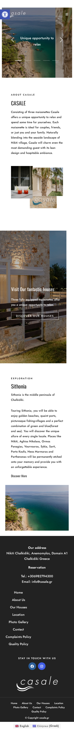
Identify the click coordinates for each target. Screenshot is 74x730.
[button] (5, 14)
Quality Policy (18, 644)
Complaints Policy (18, 636)
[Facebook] (32, 666)
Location (18, 614)
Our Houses (18, 607)
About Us (18, 600)
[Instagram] (42, 666)
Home (18, 592)
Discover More (19, 476)
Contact (18, 629)
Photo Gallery (18, 622)
